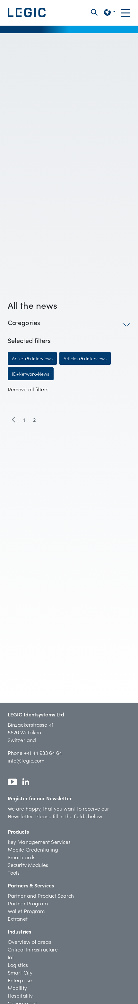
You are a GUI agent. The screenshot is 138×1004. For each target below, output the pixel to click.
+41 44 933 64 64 (43, 752)
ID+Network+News (30, 374)
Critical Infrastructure (33, 949)
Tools (14, 872)
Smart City (20, 972)
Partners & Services (31, 885)
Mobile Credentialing (33, 849)
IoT (11, 956)
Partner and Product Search (41, 895)
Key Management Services (39, 841)
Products (18, 831)
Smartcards (21, 857)
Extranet (18, 918)
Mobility (17, 987)
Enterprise (20, 980)
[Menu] (125, 12)
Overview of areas (29, 941)
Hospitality (20, 995)
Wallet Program (26, 910)
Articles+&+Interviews (85, 358)
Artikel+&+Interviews (32, 358)
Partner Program (28, 903)
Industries (19, 931)
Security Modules (28, 864)
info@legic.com (26, 760)
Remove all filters (28, 389)
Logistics (18, 964)
